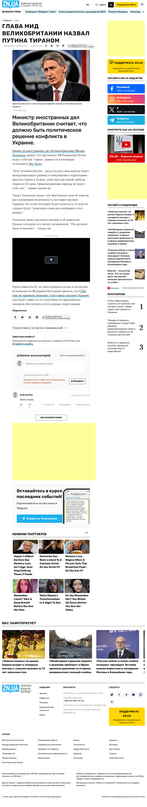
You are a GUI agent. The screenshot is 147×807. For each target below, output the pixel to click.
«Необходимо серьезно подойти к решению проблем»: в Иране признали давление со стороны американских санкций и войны (121, 236)
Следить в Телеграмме (41, 518)
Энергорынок (8, 753)
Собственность (116, 758)
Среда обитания (81, 749)
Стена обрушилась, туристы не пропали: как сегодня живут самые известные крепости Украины (121, 306)
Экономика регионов (12, 762)
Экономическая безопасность (52, 753)
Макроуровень (9, 749)
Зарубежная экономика (49, 744)
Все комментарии (51, 417)
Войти (103, 5)
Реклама (43, 702)
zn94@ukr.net (99, 705)
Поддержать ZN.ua (126, 5)
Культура (78, 758)
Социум (113, 740)
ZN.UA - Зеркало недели (126, 156)
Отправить (77, 381)
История (113, 744)
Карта (42, 715)
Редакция (44, 698)
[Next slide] (142, 11)
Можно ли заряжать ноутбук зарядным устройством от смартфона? (119, 347)
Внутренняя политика (13, 740)
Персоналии (44, 758)
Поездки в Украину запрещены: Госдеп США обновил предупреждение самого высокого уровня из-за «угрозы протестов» (121, 327)
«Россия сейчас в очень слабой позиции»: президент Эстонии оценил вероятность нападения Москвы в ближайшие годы (121, 257)
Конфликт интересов (48, 749)
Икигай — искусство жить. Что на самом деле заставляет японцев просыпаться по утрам (120, 276)
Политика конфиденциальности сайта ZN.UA (123, 797)
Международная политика (15, 744)
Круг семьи (114, 749)
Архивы (43, 693)
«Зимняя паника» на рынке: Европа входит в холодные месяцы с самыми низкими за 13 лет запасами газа (121, 217)
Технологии (79, 744)
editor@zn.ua (69, 712)
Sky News (35, 163)
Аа (111, 5)
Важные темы (11, 12)
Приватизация (9, 758)
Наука (77, 740)
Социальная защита (47, 740)
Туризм (112, 753)
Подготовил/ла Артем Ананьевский (38, 328)
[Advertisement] (54, 451)
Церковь (78, 753)
